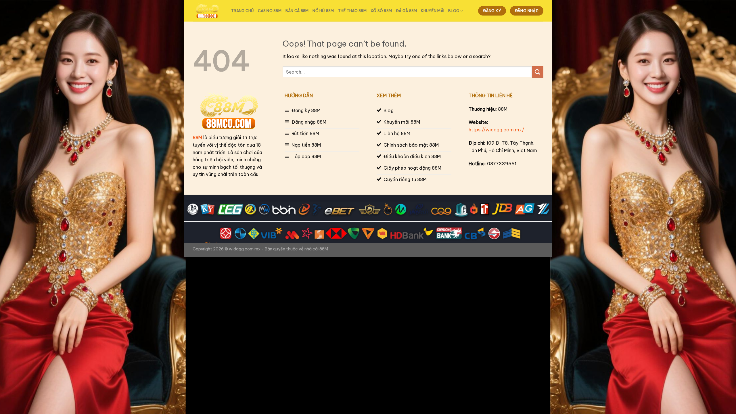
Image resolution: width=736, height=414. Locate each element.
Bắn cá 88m (297, 10)
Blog (453, 10)
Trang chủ (242, 10)
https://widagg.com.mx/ (496, 130)
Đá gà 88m (406, 10)
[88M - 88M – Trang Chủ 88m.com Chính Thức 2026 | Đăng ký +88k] (208, 11)
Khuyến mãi (432, 10)
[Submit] (537, 71)
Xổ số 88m (381, 10)
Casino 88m (269, 10)
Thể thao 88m (352, 10)
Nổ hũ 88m (323, 10)
